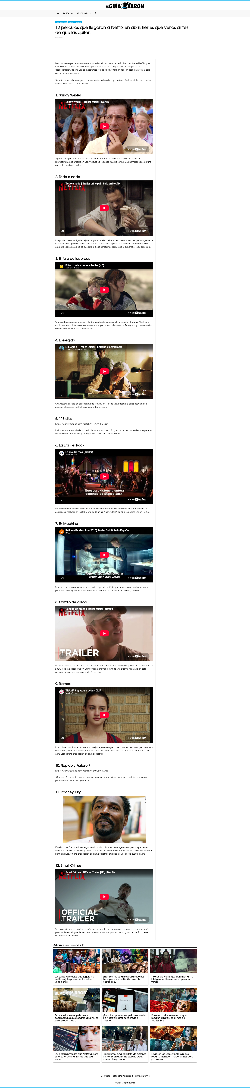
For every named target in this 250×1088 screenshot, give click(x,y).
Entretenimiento (61, 22)
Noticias (71, 22)
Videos (78, 22)
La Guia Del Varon (125, 5)
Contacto (105, 1076)
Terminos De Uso (142, 1076)
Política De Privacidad (122, 1076)
